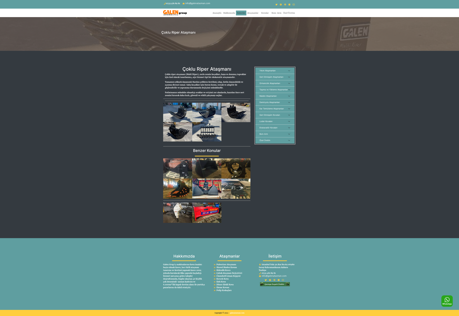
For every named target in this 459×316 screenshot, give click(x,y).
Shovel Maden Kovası (226, 267)
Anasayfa (217, 13)
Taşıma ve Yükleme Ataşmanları (274, 89)
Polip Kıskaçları (224, 290)
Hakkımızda (229, 13)
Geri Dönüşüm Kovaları (270, 115)
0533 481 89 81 (173, 3)
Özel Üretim (289, 13)
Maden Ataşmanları (268, 96)
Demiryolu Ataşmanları (270, 102)
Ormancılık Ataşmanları (270, 83)
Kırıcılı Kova (222, 279)
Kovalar (265, 13)
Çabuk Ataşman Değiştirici (229, 273)
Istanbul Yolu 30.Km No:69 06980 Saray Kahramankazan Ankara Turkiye (277, 267)
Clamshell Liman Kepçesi (228, 276)
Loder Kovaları (266, 121)
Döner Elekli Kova (225, 284)
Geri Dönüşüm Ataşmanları (271, 77)
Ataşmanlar (253, 13)
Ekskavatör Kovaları (268, 127)
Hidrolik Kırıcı (223, 270)
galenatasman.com (237, 313)
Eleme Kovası (222, 287)
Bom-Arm (276, 13)
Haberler (241, 13)
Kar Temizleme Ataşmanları (272, 108)
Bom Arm (264, 134)
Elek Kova (221, 281)
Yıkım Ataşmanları (268, 70)
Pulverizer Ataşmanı (226, 264)
